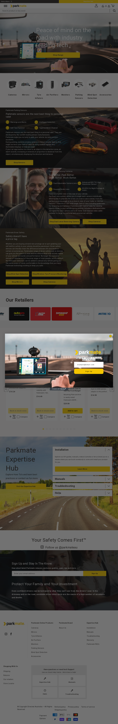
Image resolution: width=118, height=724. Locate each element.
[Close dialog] (110, 336)
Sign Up (88, 371)
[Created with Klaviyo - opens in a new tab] (59, 389)
